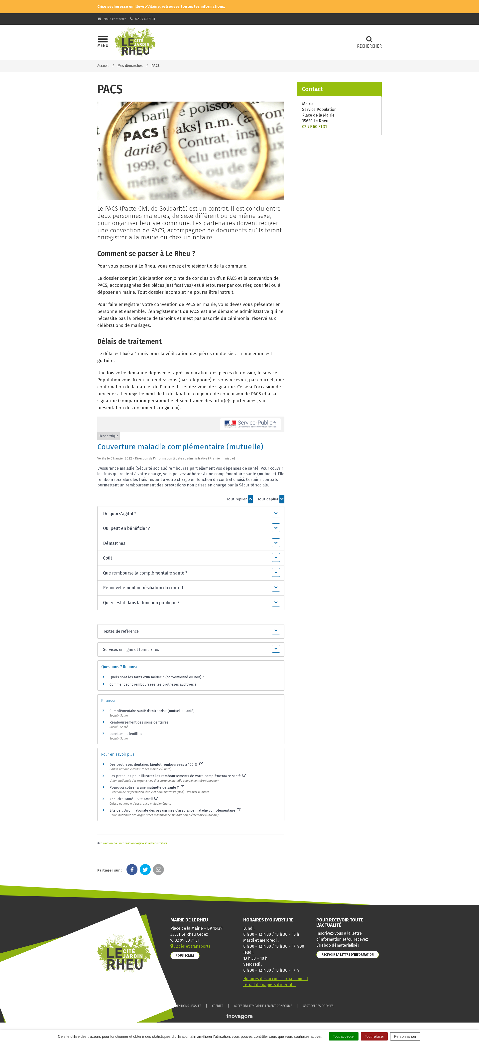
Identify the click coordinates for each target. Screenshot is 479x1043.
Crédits (217, 1006)
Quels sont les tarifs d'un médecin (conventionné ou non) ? (157, 677)
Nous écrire (185, 955)
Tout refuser (374, 1036)
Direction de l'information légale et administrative (134, 843)
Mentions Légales (188, 1006)
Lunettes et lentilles (126, 734)
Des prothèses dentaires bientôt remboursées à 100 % (154, 764)
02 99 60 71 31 (144, 19)
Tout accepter (344, 1036)
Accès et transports (191, 946)
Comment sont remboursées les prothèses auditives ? (153, 684)
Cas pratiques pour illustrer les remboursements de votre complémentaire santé (176, 776)
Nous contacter (114, 19)
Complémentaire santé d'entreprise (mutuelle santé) (152, 711)
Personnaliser (405, 1036)
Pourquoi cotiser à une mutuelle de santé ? (145, 787)
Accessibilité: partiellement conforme (263, 1006)
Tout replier (237, 499)
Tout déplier (268, 499)
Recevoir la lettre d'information (348, 954)
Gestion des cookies (318, 1006)
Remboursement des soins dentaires (139, 722)
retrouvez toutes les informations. (193, 6)
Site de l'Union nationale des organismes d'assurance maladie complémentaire (173, 810)
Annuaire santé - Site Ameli (132, 799)
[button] (190, 513)
